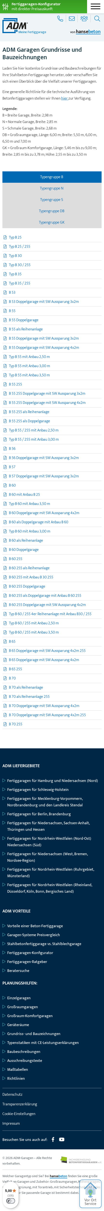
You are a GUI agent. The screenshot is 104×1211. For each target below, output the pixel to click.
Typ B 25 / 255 (19, 246)
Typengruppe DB (52, 211)
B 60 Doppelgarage (24, 550)
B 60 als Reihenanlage (26, 540)
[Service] (60, 18)
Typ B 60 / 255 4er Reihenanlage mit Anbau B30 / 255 (50, 614)
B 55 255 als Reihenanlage (29, 412)
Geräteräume (18, 1025)
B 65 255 (15, 669)
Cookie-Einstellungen (18, 1114)
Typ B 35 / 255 (19, 283)
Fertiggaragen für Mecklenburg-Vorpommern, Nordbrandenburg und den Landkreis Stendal (45, 802)
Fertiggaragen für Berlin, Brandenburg (39, 814)
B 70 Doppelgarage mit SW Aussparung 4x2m (44, 706)
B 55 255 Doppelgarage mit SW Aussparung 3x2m (47, 393)
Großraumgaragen (22, 1007)
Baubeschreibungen (23, 1052)
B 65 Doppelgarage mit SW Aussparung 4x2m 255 (47, 651)
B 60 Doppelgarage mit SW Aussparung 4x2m (44, 513)
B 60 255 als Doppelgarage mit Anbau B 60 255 (45, 595)
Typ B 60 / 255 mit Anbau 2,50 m (34, 623)
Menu (95, 6)
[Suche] (97, 18)
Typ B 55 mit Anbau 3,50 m (29, 375)
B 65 (12, 641)
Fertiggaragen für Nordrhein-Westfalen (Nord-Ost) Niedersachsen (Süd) (49, 841)
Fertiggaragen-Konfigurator (30, 953)
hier (64, 98)
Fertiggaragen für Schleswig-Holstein (38, 790)
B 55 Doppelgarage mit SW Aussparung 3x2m (44, 338)
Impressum (11, 1123)
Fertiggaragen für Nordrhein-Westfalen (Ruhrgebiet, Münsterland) (50, 872)
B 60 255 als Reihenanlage (29, 568)
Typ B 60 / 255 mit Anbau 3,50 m (34, 632)
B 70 (12, 678)
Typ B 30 (15, 256)
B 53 (12, 292)
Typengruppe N (52, 188)
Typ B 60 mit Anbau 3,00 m (29, 531)
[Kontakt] (72, 18)
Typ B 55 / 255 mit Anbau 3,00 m (34, 439)
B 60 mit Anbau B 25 (24, 494)
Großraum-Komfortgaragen (30, 1016)
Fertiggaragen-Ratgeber (27, 962)
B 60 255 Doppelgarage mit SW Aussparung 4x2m (47, 605)
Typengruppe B (52, 177)
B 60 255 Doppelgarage (27, 586)
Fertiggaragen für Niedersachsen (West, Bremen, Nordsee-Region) (47, 857)
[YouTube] (62, 1141)
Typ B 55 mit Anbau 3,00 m (29, 366)
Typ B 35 (15, 274)
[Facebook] (53, 1141)
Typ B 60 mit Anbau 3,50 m (29, 504)
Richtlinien (16, 1078)
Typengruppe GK (52, 222)
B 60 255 (15, 559)
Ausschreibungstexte (24, 1061)
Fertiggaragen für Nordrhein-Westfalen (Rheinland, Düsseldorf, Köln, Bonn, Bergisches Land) (49, 888)
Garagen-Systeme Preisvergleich (33, 935)
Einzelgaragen (19, 998)
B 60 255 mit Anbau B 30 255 (31, 577)
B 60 (12, 485)
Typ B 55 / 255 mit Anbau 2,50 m (34, 430)
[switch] (10, 1201)
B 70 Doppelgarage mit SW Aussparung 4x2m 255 (47, 715)
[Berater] (85, 18)
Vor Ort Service (90, 1202)
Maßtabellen (17, 1069)
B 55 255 (15, 384)
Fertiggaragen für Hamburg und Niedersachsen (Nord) (52, 781)
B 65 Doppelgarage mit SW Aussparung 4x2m (44, 660)
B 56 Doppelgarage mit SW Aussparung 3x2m (44, 458)
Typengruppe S (52, 200)
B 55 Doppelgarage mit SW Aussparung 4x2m (44, 347)
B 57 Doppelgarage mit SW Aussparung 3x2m (44, 476)
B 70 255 (15, 724)
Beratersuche (18, 971)
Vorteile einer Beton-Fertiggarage (35, 926)
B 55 (12, 311)
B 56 (12, 448)
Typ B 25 (15, 237)
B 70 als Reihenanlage (26, 687)
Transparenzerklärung (19, 1104)
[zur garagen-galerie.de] (81, 1162)
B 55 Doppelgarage (23, 320)
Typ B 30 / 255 (19, 265)
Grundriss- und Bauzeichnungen (33, 1034)
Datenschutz (12, 1094)
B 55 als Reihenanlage (26, 329)
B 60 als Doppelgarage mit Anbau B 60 (38, 522)
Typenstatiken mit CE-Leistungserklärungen (43, 1043)
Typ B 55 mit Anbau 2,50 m (29, 357)
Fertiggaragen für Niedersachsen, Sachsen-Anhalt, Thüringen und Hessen (48, 826)
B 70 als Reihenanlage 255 (29, 696)
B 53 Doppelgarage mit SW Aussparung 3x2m (44, 302)
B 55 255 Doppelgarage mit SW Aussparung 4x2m (47, 403)
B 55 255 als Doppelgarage (29, 421)
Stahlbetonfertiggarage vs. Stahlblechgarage (44, 944)
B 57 (12, 467)
